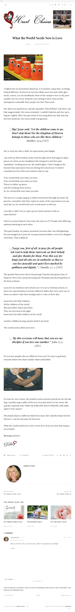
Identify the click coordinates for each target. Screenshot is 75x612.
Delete (65, 537)
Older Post (9, 595)
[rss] (65, 4)
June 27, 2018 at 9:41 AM (17, 540)
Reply (69, 537)
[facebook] (50, 4)
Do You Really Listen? (34, 522)
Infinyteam (68, 606)
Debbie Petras (11, 455)
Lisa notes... (16, 537)
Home (38, 595)
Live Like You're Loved (58, 522)
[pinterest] (62, 4)
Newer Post (65, 595)
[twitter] (55, 4)
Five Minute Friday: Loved (13, 522)
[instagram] (52, 4)
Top (69, 608)
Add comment (9, 579)
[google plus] (59, 4)
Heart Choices (20, 606)
